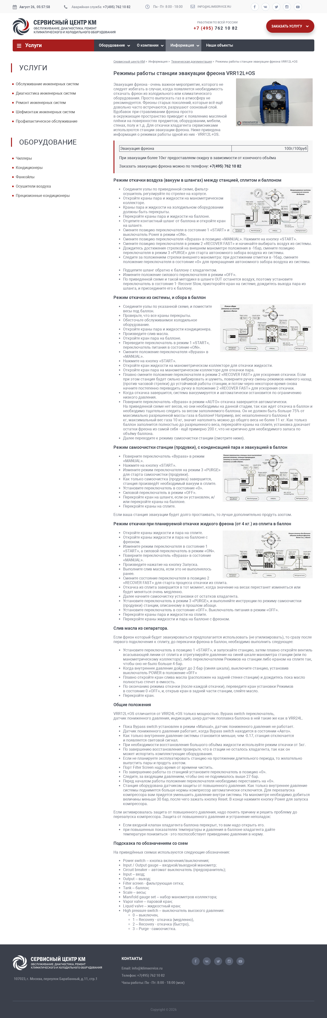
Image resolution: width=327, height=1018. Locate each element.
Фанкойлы (25, 177)
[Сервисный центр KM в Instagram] (229, 964)
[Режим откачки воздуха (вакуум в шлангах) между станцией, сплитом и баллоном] (271, 211)
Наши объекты (219, 45)
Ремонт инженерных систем (41, 102)
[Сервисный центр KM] (64, 34)
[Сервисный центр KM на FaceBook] (196, 964)
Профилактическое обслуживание (46, 121)
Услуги (33, 45)
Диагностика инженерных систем (46, 93)
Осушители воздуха (33, 186)
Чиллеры (24, 158)
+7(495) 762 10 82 (116, 7)
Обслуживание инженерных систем (47, 84)
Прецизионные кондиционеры (43, 195)
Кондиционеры (29, 167)
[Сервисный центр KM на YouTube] (240, 964)
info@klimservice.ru (214, 6)
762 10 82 (216, 28)
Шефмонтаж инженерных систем (45, 112)
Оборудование (112, 45)
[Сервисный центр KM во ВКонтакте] (207, 964)
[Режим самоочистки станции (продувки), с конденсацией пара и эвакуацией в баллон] (268, 478)
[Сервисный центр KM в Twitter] (218, 964)
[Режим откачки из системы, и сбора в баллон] (266, 328)
